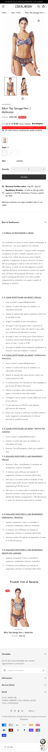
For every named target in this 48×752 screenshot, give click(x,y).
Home (4, 12)
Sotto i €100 (16, 12)
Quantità (5, 169)
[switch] (43, 748)
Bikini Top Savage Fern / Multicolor (18, 632)
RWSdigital (24, 719)
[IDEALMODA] (24, 6)
